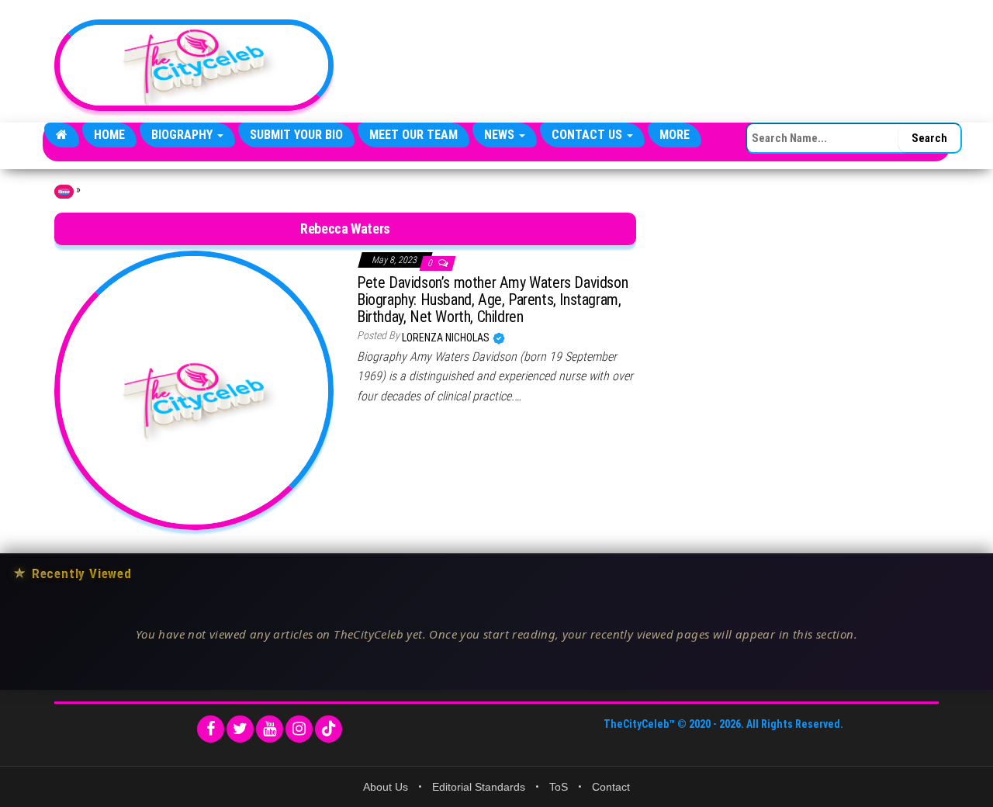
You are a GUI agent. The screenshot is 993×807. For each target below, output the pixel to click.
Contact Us (588, 134)
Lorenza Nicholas (447, 337)
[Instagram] (299, 729)
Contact (611, 787)
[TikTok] (328, 729)
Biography (183, 134)
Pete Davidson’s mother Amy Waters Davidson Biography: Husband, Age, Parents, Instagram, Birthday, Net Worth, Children (492, 299)
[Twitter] (240, 729)
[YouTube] (269, 729)
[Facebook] (210, 729)
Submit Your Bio (296, 134)
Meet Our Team (413, 134)
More (674, 134)
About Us (385, 787)
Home (109, 134)
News (500, 134)
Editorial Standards (478, 787)
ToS (558, 787)
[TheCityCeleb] (61, 135)
